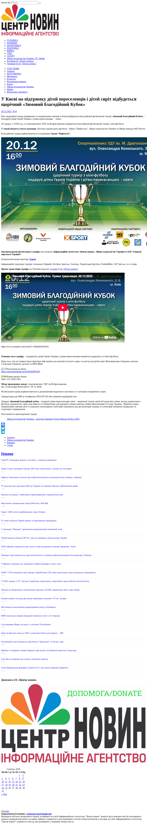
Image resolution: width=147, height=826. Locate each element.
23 (23, 785)
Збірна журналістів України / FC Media (26, 58)
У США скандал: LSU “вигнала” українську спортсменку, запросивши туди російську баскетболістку (45, 581)
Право (10, 89)
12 (9, 781)
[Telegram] (73, 432)
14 (17, 781)
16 (23, 781)
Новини (11, 442)
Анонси (11, 71)
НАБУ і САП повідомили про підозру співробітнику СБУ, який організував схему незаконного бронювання (48, 572)
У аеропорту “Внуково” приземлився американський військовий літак (31, 529)
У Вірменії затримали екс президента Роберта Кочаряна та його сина (31, 564)
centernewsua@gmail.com (39, 814)
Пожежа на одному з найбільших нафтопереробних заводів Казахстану (32, 495)
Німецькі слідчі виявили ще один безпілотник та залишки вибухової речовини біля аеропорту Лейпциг (46, 555)
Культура (11, 79)
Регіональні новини (16, 81)
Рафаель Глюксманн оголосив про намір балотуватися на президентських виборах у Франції (41, 477)
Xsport (32, 259)
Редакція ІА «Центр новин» (20, 61)
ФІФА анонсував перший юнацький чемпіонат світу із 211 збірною (30, 616)
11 (6, 781)
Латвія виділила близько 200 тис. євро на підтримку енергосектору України (34, 538)
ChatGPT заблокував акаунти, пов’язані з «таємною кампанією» (29, 460)
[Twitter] (73, 428)
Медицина (12, 76)
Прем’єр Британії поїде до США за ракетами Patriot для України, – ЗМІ (32, 633)
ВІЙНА (10, 50)
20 (13, 785)
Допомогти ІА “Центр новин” (21, 63)
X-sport (54, 269)
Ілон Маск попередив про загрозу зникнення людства (24, 659)
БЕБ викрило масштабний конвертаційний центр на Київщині (28, 607)
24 (3, 788)
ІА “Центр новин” (69, 269)
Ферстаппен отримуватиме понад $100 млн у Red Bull (24, 503)
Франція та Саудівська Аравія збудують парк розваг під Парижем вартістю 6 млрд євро (39, 650)
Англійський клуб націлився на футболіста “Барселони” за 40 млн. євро (32, 642)
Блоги (10, 84)
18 (6, 785)
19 (9, 785)
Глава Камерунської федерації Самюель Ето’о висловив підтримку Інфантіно (34, 668)
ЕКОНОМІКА (14, 45)
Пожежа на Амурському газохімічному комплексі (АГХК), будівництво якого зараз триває (40, 590)
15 (20, 781)
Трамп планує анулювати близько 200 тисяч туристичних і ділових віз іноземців (36, 469)
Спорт (10, 445)
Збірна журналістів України (20, 87)
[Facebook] (73, 424)
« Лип (4, 794)
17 (3, 785)
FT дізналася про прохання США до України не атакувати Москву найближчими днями (39, 486)
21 (17, 785)
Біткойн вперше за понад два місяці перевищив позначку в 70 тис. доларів (33, 598)
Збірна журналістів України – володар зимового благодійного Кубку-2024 (43, 419)
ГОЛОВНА (12, 40)
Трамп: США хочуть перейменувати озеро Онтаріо (23, 512)
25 (6, 788)
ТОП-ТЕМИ (13, 68)
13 (13, 781)
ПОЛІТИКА (13, 48)
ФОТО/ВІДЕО (14, 74)
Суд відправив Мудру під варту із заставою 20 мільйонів (26, 624)
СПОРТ (11, 56)
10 (3, 781)
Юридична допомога (17, 92)
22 (20, 785)
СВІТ (9, 53)
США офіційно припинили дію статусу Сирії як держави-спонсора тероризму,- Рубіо (38, 547)
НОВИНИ (12, 43)
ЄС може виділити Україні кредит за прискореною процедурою (28, 521)
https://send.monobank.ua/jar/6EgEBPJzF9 (20, 371)
